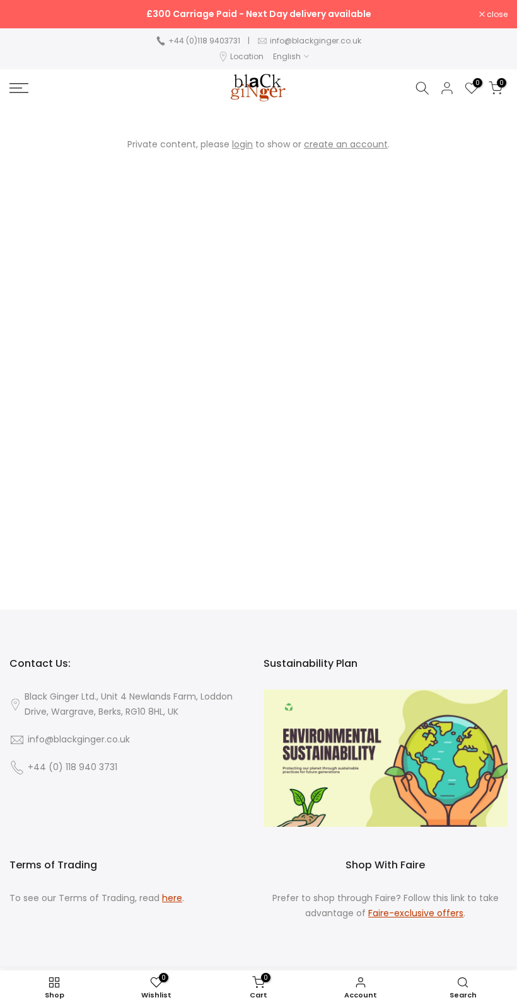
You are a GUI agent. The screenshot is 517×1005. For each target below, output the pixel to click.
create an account (346, 144)
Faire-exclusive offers (415, 913)
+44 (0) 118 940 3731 (72, 767)
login (242, 144)
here (172, 898)
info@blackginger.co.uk (315, 40)
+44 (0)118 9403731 (204, 40)
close (26, 14)
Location (247, 56)
